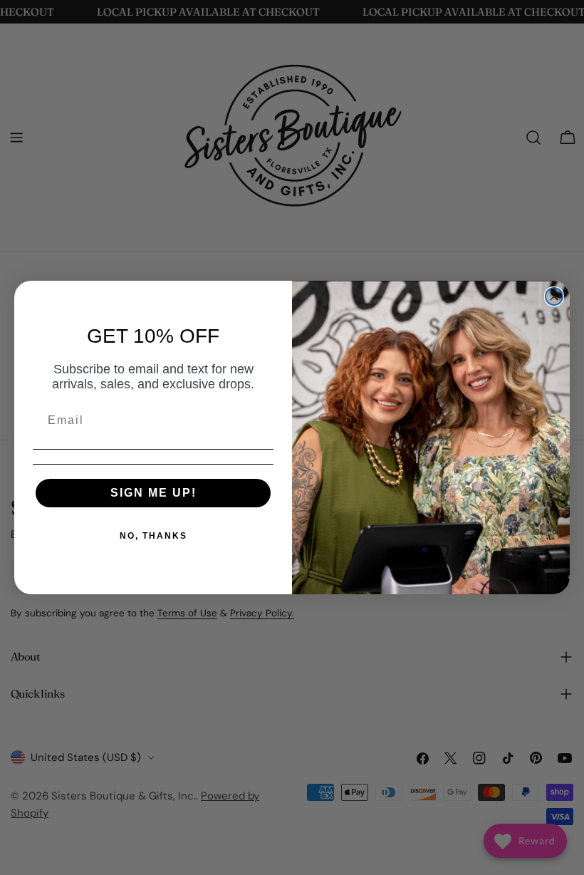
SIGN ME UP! (153, 493)
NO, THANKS (153, 536)
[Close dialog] (554, 296)
